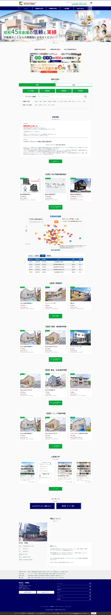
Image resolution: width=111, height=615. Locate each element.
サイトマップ (68, 606)
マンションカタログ (45, 606)
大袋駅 (40, 101)
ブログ (58, 592)
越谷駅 (36, 101)
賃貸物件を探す (39, 8)
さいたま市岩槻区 (53, 571)
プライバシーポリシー (60, 606)
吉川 (63, 577)
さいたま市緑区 (61, 571)
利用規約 (52, 606)
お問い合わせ (80, 8)
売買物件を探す (53, 8)
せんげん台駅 (60, 101)
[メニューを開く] (90, 8)
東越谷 (47, 573)
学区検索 (80, 90)
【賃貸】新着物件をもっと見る (55, 316)
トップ (25, 8)
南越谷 (43, 573)
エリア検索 (31, 90)
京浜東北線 (52, 575)
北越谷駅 (45, 101)
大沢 (57, 573)
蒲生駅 (65, 101)
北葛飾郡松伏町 (34, 571)
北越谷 (54, 573)
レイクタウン (31, 573)
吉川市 (45, 104)
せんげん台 (46, 577)
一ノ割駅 (83, 101)
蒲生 (50, 577)
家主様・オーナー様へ (68, 506)
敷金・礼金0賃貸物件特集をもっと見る (55, 403)
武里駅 (69, 101)
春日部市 (41, 104)
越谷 (32, 577)
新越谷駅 (54, 101)
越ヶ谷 (60, 573)
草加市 (53, 104)
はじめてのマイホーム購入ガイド (42, 506)
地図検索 (63, 90)
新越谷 (39, 577)
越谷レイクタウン (55, 577)
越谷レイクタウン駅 (76, 101)
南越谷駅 (49, 101)
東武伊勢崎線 (31, 575)
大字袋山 (39, 573)
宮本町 (50, 573)
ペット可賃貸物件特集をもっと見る (55, 446)
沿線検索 (47, 90)
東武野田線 (47, 575)
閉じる (93, 613)
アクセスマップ (60, 595)
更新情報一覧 (55, 161)
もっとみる (55, 488)
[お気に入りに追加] (38, 179)
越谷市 (36, 104)
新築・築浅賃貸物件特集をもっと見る (55, 359)
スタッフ (58, 586)
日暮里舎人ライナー (59, 575)
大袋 (42, 577)
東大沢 (63, 573)
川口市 (49, 104)
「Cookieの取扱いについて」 (77, 613)
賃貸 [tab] (74, 85)
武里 (61, 577)
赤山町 (35, 573)
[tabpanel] (55, 26)
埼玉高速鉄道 (41, 575)
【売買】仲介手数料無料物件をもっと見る (55, 207)
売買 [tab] (37, 85)
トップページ (59, 583)
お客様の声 (59, 589)
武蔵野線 (36, 575)
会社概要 (66, 8)
